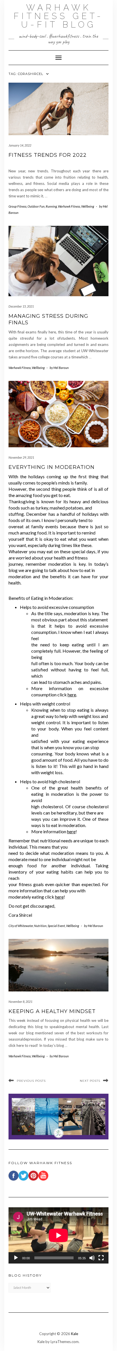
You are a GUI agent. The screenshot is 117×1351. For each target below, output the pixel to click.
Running (51, 206)
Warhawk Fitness (69, 206)
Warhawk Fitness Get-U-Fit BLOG (58, 16)
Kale (74, 1333)
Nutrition (40, 926)
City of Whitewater (21, 926)
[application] (58, 1235)
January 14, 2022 (20, 145)
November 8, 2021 (20, 1001)
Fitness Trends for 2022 (48, 155)
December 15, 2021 (21, 306)
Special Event (56, 926)
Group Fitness (17, 206)
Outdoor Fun (36, 206)
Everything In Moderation (52, 467)
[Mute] (92, 1258)
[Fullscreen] (101, 1258)
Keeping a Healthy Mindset (52, 1011)
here (72, 694)
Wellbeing (87, 206)
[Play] (16, 1258)
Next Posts (90, 1081)
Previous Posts (31, 1081)
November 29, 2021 (21, 457)
